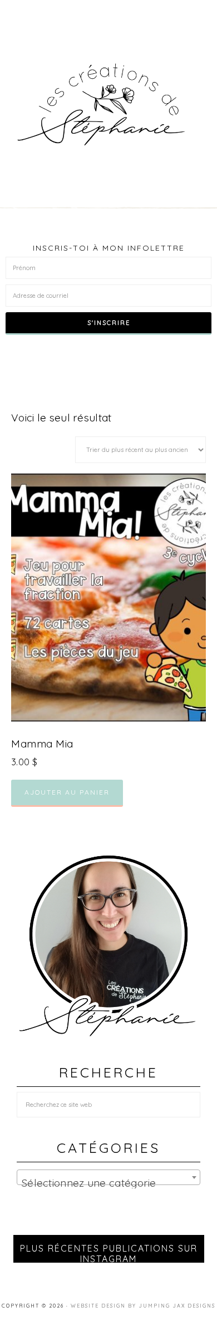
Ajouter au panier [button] (67, 792)
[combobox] (108, 1177)
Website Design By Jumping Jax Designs (143, 1306)
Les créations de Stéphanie (108, 105)
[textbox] (108, 1183)
